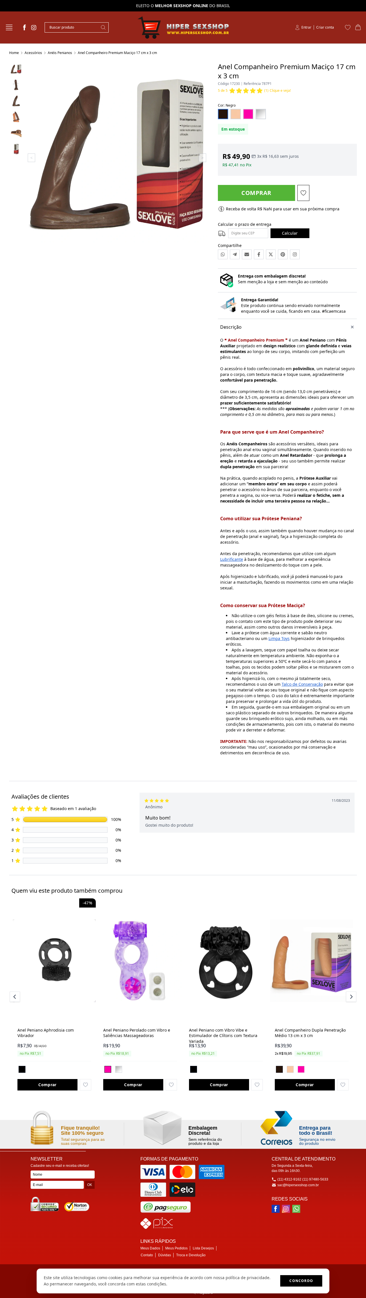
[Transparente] (118, 1069)
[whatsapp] (296, 1209)
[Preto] (22, 1069)
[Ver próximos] (350, 996)
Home (14, 52)
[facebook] (25, 27)
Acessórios (33, 52)
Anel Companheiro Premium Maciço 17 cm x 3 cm (117, 52)
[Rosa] (107, 1069)
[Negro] (279, 1069)
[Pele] (290, 1069)
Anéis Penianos (60, 52)
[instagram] (34, 27)
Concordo (301, 1280)
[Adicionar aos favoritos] (85, 1084)
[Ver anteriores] (15, 996)
